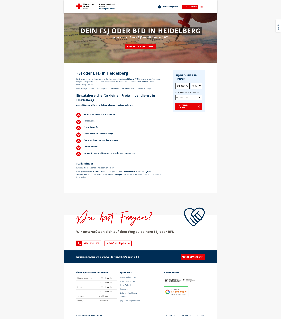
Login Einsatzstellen (127, 281)
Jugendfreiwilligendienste (130, 301)
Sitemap (123, 297)
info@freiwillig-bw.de (118, 243)
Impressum (124, 289)
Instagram (170, 316)
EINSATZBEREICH (183, 98)
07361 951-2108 (91, 243)
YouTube (186, 316)
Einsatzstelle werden (128, 277)
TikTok (201, 316)
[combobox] (188, 97)
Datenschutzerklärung (128, 293)
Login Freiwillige (126, 285)
